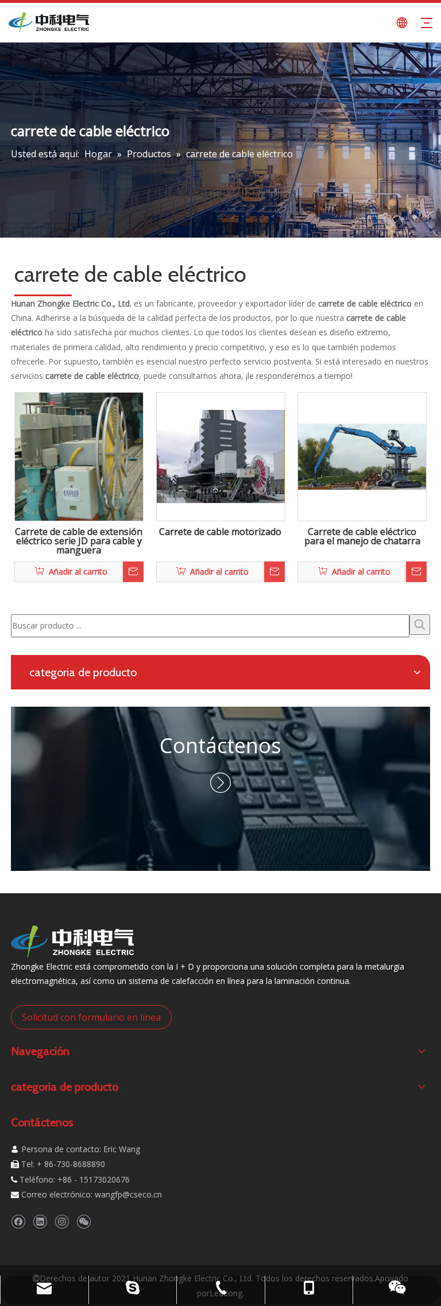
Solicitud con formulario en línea (91, 1017)
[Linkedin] (40, 1221)
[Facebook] (18, 1221)
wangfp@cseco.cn (128, 1194)
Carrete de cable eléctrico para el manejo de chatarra (362, 537)
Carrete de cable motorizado (220, 532)
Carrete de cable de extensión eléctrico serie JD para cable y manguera (78, 541)
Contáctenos (220, 745)
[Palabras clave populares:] (419, 624)
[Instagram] (62, 1221)
